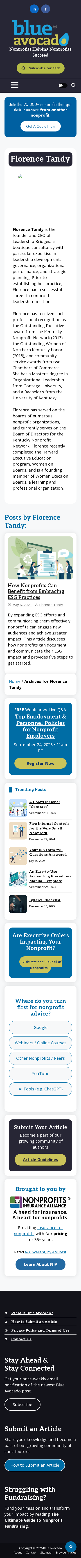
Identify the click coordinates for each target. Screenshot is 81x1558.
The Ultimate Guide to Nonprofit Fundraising (33, 1520)
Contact (31, 1552)
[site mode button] (63, 85)
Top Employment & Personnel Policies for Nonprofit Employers (40, 726)
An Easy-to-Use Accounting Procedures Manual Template (50, 876)
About (18, 1552)
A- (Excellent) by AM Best (45, 1252)
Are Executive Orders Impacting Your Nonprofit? (40, 942)
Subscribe (22, 1404)
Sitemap (46, 1552)
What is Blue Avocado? (32, 1313)
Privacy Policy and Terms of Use (40, 1330)
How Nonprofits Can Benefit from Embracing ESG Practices (36, 591)
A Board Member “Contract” (44, 804)
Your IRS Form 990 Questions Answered (48, 852)
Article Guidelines (40, 1159)
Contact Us (21, 1339)
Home (14, 681)
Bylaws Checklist (45, 900)
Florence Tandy (51, 604)
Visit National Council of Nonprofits (42, 965)
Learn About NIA (40, 1264)
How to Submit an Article (34, 1322)
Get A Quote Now (40, 126)
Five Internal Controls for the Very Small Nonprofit (49, 828)
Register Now (40, 763)
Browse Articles (66, 1552)
